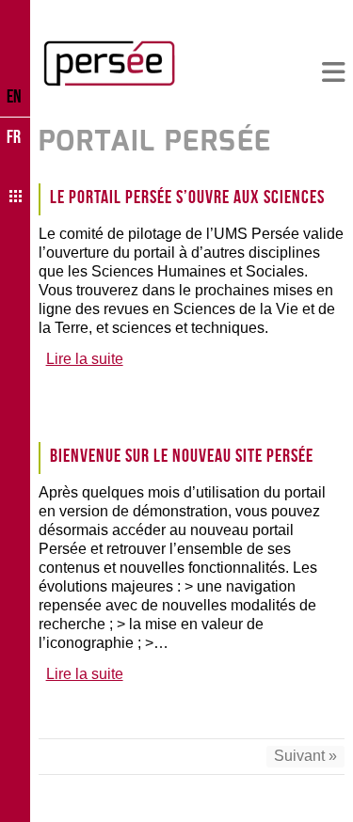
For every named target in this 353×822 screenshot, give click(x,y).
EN (14, 96)
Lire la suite (84, 359)
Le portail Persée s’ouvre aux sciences (187, 196)
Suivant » (305, 756)
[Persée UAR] (109, 63)
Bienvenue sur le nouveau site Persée (181, 455)
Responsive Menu (333, 73)
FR (14, 136)
